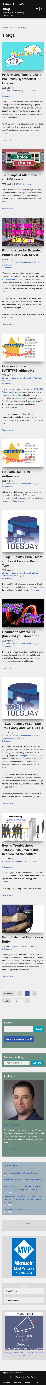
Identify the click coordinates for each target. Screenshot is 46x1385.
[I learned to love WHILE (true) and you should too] (23, 613)
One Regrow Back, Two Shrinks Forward (21, 1173)
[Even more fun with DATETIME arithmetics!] (23, 348)
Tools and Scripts (27, 946)
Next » (6, 1001)
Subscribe (38, 1063)
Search (39, 1029)
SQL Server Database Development (16, 262)
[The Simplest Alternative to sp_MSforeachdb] (23, 159)
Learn (11, 27)
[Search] (42, 9)
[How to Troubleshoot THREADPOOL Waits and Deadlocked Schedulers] (23, 827)
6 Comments (7, 867)
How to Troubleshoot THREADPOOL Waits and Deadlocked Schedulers (20, 850)
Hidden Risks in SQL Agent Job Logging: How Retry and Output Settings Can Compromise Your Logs (23, 1199)
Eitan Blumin (12, 1125)
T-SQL (18, 27)
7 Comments (7, 486)
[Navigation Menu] (37, 9)
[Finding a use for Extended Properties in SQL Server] (23, 232)
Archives (24, 1286)
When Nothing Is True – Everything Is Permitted (23, 1180)
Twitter (27, 1382)
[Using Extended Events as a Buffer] (23, 919)
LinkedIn (17, 1382)
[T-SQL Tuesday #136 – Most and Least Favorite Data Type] (23, 531)
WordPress (31, 1377)
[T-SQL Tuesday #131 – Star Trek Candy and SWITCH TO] (23, 698)
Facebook (6, 1382)
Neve (12, 1377)
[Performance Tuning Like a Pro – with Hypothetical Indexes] (23, 56)
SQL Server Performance (12, 91)
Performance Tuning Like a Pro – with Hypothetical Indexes (21, 79)
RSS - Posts (24, 1224)
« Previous (8, 993)
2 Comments (7, 268)
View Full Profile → (12, 1149)
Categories (24, 1296)
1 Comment (6, 96)
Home (4, 27)
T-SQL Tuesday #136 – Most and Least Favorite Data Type (22, 561)
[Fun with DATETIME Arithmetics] (23, 453)
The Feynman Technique (28, 755)
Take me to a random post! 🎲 (19, 1039)
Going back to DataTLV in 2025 (17, 1209)
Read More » (7, 140)
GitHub (37, 1382)
